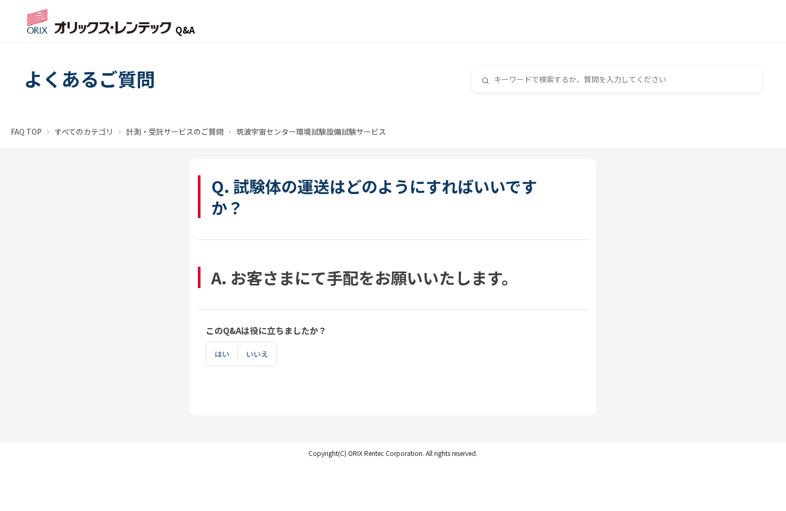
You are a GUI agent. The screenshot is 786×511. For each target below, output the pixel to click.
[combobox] (617, 79)
